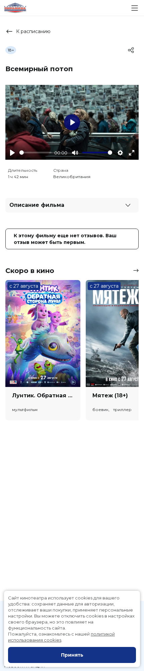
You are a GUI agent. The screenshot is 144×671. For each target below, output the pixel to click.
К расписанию (33, 31)
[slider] (35, 152)
